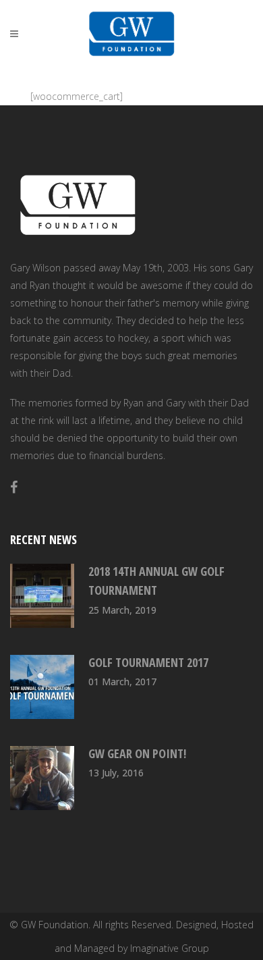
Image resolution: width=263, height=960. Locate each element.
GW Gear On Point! (137, 753)
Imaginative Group (169, 948)
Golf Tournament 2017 (148, 662)
